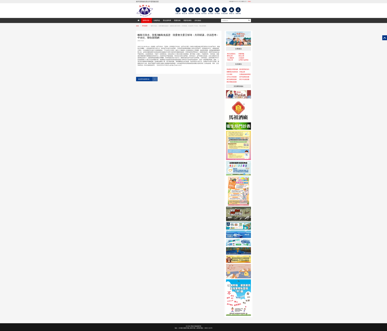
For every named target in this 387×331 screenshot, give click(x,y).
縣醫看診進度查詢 (232, 72)
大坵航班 (241, 58)
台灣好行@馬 (243, 60)
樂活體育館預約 (244, 69)
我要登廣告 (188, 20)
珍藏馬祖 (156, 20)
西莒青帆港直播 (232, 82)
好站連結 (198, 20)
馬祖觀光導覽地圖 (232, 69)
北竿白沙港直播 (232, 77)
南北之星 (241, 56)
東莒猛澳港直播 (232, 79)
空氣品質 (242, 72)
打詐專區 (229, 74)
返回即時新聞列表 (143, 79)
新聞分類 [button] (146, 20)
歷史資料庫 (167, 20)
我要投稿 (177, 20)
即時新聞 (144, 26)
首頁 (137, 26)
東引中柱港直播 (244, 79)
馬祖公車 (230, 60)
